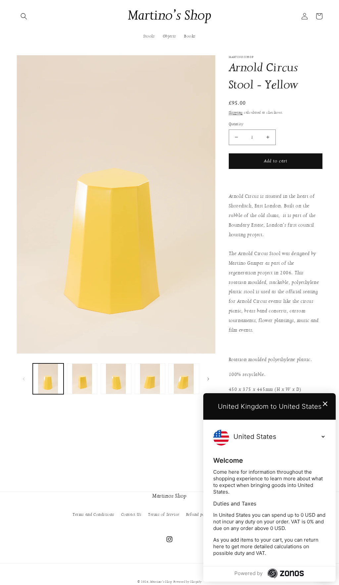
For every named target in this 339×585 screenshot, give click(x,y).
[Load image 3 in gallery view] (116, 378)
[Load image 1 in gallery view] (48, 378)
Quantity (236, 124)
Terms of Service (163, 514)
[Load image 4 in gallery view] (150, 378)
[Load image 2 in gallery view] (82, 378)
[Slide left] (24, 379)
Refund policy (199, 514)
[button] (24, 16)
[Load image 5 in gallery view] (184, 378)
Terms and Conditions (94, 514)
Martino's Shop (161, 582)
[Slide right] (208, 379)
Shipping (236, 112)
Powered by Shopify (187, 582)
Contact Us (131, 514)
